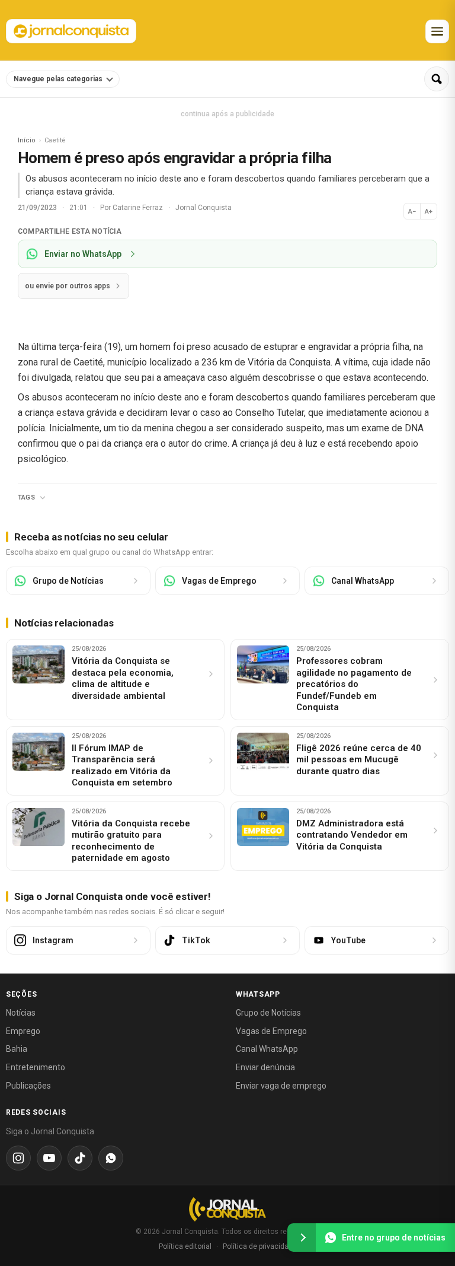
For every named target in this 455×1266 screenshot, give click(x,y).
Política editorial (185, 1246)
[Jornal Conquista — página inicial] (227, 1209)
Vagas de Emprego (271, 1031)
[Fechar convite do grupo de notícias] (301, 1237)
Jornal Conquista (203, 207)
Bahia (16, 1049)
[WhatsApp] (110, 1158)
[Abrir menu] (437, 31)
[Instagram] (18, 1158)
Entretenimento (35, 1067)
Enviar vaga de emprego (281, 1085)
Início (27, 140)
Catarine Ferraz (139, 207)
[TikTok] (80, 1158)
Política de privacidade (260, 1246)
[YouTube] (49, 1158)
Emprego (23, 1031)
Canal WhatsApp (267, 1049)
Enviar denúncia (265, 1067)
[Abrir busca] (436, 79)
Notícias (21, 1012)
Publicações (28, 1085)
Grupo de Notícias (268, 1012)
